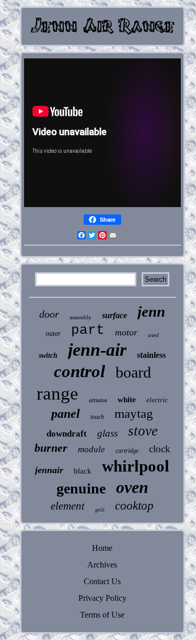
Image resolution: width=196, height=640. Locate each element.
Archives (102, 564)
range (57, 393)
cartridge (127, 450)
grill (100, 510)
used (153, 335)
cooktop (134, 505)
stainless (151, 355)
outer (53, 333)
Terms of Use (102, 614)
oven (132, 487)
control (79, 371)
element (68, 506)
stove (143, 431)
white (127, 399)
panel (65, 413)
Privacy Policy (102, 598)
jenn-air (97, 349)
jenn (151, 311)
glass (107, 433)
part (88, 330)
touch (97, 416)
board (133, 372)
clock (159, 448)
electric (157, 400)
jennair (49, 470)
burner (50, 447)
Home (102, 548)
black (82, 471)
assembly (80, 317)
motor (126, 332)
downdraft (67, 434)
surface (114, 315)
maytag (133, 413)
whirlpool (135, 466)
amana (98, 400)
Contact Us (102, 581)
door (49, 314)
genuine (81, 488)
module (91, 449)
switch (48, 355)
